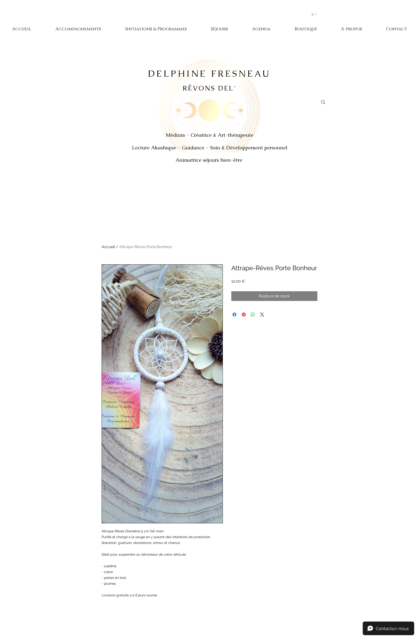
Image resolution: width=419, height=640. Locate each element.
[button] (316, 14)
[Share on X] (262, 314)
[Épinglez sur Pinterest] (244, 314)
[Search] (323, 102)
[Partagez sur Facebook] (234, 314)
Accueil (108, 246)
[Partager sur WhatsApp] (253, 314)
